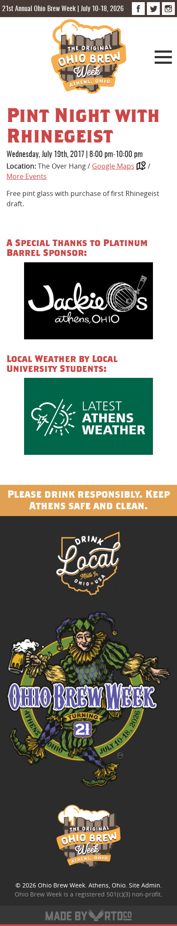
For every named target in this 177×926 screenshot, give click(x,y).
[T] (153, 8)
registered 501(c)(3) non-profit (118, 894)
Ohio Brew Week (61, 885)
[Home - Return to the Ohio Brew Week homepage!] (88, 57)
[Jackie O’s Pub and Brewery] (88, 302)
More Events (26, 176)
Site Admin (144, 885)
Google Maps (113, 166)
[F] (138, 8)
